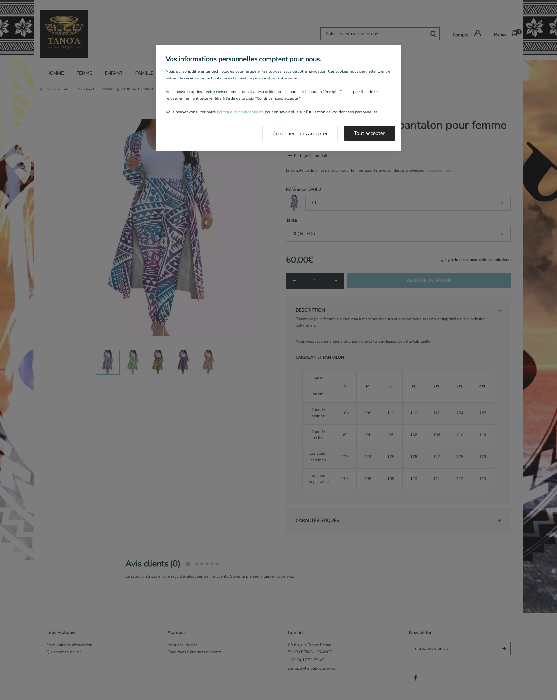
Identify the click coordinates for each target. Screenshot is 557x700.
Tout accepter (369, 133)
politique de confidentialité (240, 112)
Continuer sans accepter (300, 133)
